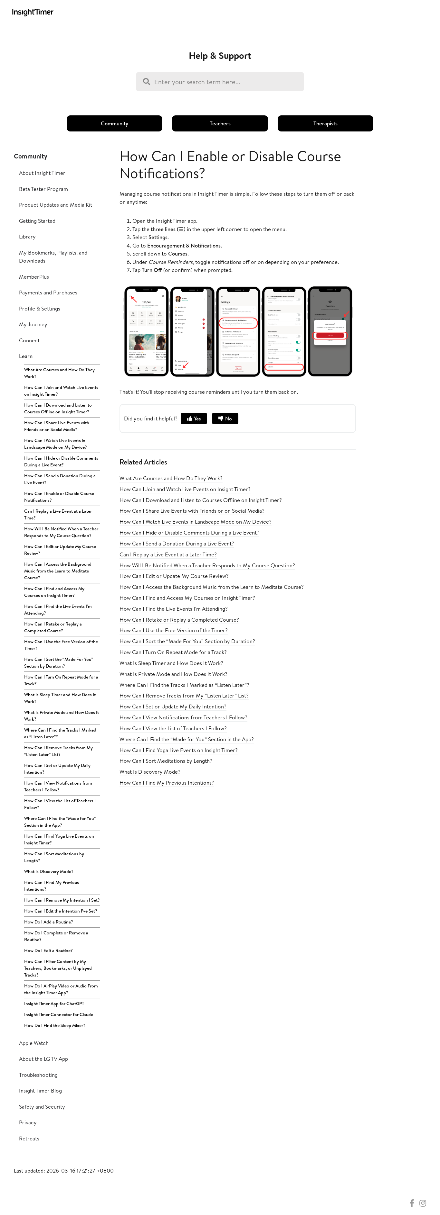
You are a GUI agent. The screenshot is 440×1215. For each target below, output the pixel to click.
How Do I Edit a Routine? (48, 950)
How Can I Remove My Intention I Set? (62, 900)
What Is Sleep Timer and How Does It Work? (60, 698)
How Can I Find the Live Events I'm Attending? (58, 609)
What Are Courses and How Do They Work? (59, 373)
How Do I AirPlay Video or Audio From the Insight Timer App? (61, 989)
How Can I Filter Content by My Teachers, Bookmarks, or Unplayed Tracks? (58, 968)
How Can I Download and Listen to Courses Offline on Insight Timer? (58, 408)
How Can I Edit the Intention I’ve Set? (60, 911)
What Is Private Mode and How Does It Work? (61, 715)
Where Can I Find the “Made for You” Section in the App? (60, 821)
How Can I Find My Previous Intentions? (51, 885)
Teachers (220, 123)
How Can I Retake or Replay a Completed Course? (53, 627)
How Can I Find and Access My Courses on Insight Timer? (54, 591)
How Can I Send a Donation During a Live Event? (60, 479)
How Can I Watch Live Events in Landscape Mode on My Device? (55, 443)
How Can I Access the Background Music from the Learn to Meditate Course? (57, 571)
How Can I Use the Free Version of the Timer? (61, 645)
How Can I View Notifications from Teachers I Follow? (58, 786)
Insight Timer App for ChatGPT (54, 1003)
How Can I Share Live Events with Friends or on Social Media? (56, 426)
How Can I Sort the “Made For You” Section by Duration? (58, 662)
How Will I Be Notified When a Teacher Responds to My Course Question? (61, 532)
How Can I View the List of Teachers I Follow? (60, 804)
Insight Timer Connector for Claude (58, 1014)
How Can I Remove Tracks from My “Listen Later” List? (58, 751)
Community (114, 123)
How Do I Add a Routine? (48, 922)
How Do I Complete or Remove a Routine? (56, 936)
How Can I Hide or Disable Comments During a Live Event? (61, 461)
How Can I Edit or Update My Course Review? (60, 549)
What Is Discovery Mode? (48, 871)
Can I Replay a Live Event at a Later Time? (58, 514)
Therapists (325, 123)
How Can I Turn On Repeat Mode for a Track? (61, 680)
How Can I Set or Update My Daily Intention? (57, 768)
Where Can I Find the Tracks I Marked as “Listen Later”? (60, 733)
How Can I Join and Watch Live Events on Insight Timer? (61, 390)
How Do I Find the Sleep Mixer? (54, 1025)
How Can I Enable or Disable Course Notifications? (59, 496)
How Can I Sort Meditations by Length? (54, 857)
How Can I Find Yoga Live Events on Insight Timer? (59, 839)
